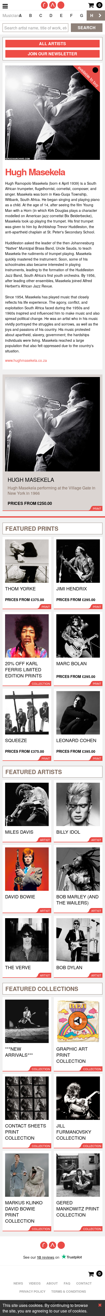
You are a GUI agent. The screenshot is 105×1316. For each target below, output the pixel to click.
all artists (52, 43)
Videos (35, 1283)
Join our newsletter (52, 54)
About (52, 1283)
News (18, 1283)
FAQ (67, 1283)
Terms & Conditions (68, 1291)
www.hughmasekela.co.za (26, 360)
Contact (84, 1283)
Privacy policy (32, 1291)
